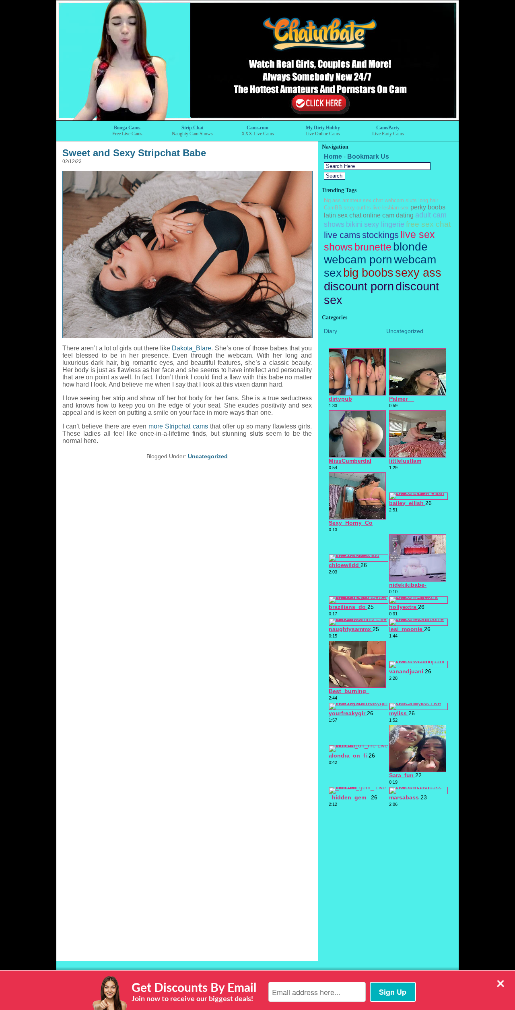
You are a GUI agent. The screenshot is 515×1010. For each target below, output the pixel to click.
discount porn (359, 286)
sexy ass (418, 272)
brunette (372, 246)
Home (333, 156)
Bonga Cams (127, 127)
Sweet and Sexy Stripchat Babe (134, 152)
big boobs (368, 272)
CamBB (333, 208)
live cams (342, 235)
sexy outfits (357, 208)
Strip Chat (192, 127)
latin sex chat (342, 215)
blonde (410, 246)
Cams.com (257, 127)
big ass (332, 200)
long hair (428, 200)
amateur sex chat (362, 200)
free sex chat (428, 223)
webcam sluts (401, 200)
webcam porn (358, 259)
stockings (380, 235)
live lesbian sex (391, 208)
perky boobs (427, 207)
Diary (330, 331)
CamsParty (388, 127)
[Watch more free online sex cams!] (257, 118)
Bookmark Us (368, 156)
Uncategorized (208, 456)
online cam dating (388, 215)
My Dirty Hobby (323, 127)
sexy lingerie (384, 224)
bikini (354, 224)
